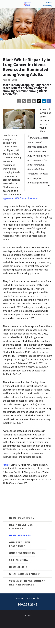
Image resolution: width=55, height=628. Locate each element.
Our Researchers (22, 553)
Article (6, 464)
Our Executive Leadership (20, 544)
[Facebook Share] (49, 101)
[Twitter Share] (39, 101)
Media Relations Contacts (21, 526)
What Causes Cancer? (25, 574)
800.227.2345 (27, 604)
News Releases (20, 535)
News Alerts (18, 567)
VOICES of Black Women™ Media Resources (27, 582)
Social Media (18, 560)
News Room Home (21, 517)
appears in (20, 198)
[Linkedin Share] (44, 101)
